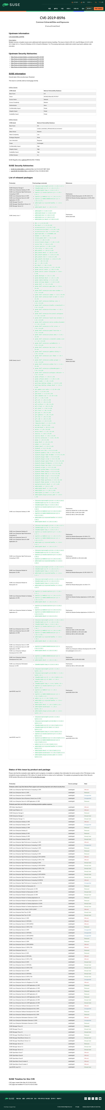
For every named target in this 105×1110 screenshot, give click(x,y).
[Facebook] (89, 1098)
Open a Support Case (10, 1106)
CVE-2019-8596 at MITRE (16, 37)
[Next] (58, 26)
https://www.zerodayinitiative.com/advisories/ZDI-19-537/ (27, 67)
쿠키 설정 (77, 1106)
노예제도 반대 (29, 1098)
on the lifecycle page (39, 777)
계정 (84, 2)
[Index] (54, 26)
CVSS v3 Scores (13, 119)
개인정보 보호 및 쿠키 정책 (88, 1106)
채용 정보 (18, 1098)
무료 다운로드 (98, 8)
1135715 (24, 160)
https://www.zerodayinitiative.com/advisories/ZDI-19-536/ (27, 65)
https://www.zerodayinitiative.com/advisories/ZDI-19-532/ (27, 57)
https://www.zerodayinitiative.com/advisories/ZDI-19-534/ (27, 61)
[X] (93, 1098)
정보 (35, 1098)
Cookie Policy (97, 1106)
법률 (23, 1098)
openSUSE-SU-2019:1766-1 (19, 171)
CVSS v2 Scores (13, 87)
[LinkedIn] (96, 1098)
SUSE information (17, 74)
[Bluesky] (100, 1098)
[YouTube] (85, 1098)
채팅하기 (59, 1098)
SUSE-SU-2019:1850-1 (18, 169)
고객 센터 (76, 2)
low (32, 80)
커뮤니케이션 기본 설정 (44, 1098)
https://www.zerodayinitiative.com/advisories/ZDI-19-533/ (27, 59)
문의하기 (89, 8)
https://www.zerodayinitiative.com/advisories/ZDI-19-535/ (27, 63)
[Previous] (48, 26)
